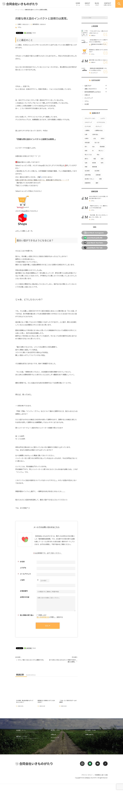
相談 (94, 158)
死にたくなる (88, 154)
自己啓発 (86, 170)
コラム (19, 27)
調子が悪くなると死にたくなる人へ (98, 60)
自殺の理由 (87, 174)
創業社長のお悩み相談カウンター (98, 45)
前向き (102, 138)
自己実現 (96, 170)
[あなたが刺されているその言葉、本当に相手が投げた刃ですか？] (84, 198)
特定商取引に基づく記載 (101, 775)
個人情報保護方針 (43, 617)
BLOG (97, 4)
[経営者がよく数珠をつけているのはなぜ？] (84, 51)
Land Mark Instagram (95, 233)
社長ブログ (88, 86)
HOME (78, 4)
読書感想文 (87, 183)
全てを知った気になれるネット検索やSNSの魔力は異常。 (62, 661)
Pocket (34, 33)
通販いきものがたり (91, 89)
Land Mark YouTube (94, 243)
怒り (85, 146)
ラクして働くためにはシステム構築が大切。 (31, 660)
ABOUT (87, 4)
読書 (100, 178)
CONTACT (107, 4)
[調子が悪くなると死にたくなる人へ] (84, 61)
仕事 (85, 134)
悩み (93, 146)
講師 (96, 183)
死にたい (100, 150)
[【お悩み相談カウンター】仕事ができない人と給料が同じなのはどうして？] (84, 42)
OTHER (90, 730)
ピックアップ (94, 72)
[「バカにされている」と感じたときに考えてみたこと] (84, 33)
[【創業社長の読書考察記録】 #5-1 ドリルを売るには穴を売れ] (84, 70)
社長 (85, 162)
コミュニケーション (89, 118)
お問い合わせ (89, 734)
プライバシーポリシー (87, 775)
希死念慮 (86, 142)
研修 (101, 158)
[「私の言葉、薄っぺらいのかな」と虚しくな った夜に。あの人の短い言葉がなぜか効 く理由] (84, 217)
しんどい (102, 118)
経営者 (93, 162)
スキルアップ (88, 122)
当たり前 (96, 142)
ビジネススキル (100, 122)
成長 (85, 150)
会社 (94, 138)
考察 (85, 166)
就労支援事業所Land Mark (93, 92)
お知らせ (93, 35)
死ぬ (97, 154)
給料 (101, 162)
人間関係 (86, 130)
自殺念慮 (97, 174)
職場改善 (94, 166)
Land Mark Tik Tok (95, 248)
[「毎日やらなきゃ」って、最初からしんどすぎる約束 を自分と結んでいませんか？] (84, 208)
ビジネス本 (87, 126)
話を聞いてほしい (89, 178)
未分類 (87, 104)
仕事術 (86, 138)
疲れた (86, 158)
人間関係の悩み (98, 130)
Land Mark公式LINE (95, 238)
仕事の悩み (94, 134)
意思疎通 (101, 146)
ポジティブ (98, 126)
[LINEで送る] (28, 33)
